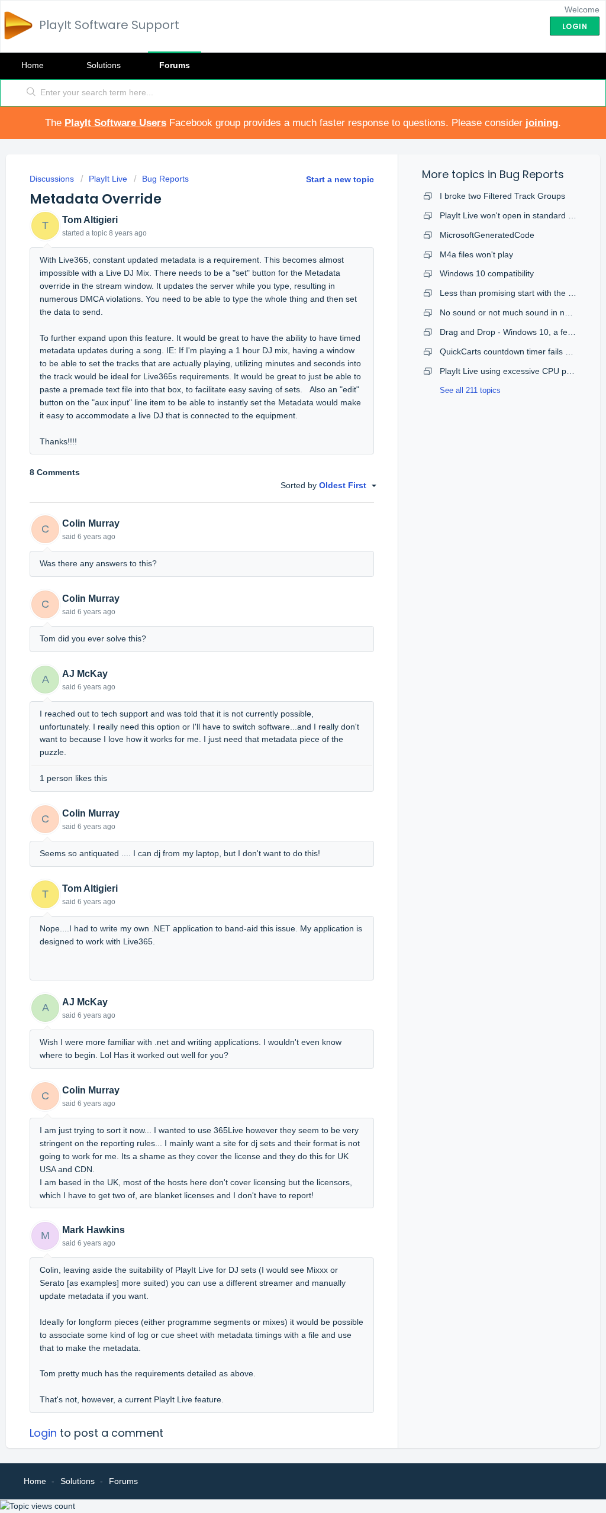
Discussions (52, 178)
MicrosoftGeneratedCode (487, 235)
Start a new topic (340, 179)
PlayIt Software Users (115, 122)
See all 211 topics (470, 390)
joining (542, 122)
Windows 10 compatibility (487, 273)
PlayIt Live (108, 178)
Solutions (103, 65)
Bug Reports (165, 178)
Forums (174, 65)
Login (43, 1432)
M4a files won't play (476, 254)
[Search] (31, 93)
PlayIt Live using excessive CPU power (512, 371)
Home (32, 65)
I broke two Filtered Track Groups (502, 196)
